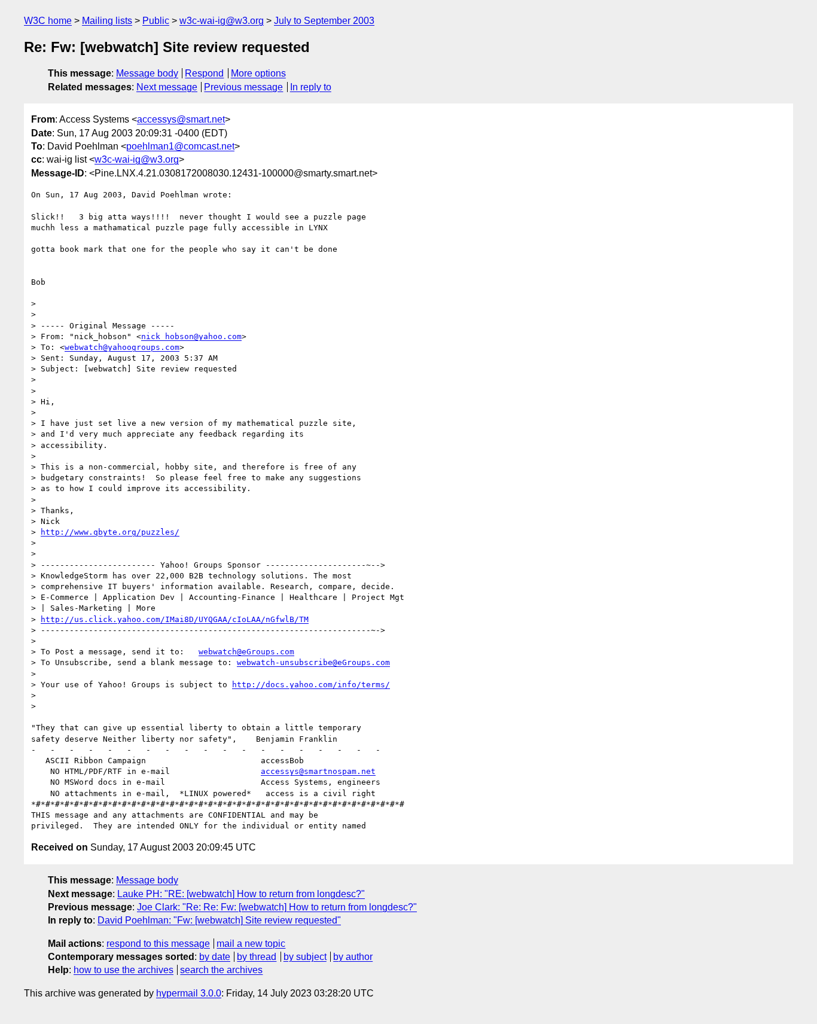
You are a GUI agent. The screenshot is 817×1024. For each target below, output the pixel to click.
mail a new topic (251, 943)
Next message (166, 87)
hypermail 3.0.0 (188, 993)
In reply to (310, 87)
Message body (147, 73)
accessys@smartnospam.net (318, 771)
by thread (256, 957)
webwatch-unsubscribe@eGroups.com (313, 662)
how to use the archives (123, 970)
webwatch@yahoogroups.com (122, 347)
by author (353, 957)
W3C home (48, 21)
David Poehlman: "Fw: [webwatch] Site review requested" (219, 920)
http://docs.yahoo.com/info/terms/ (311, 684)
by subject (305, 957)
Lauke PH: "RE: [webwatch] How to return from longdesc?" (241, 894)
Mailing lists (107, 21)
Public (155, 21)
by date (214, 957)
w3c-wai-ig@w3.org (221, 21)
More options (258, 73)
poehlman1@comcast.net (180, 146)
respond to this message (158, 943)
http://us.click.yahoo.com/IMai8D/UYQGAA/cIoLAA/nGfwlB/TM (175, 619)
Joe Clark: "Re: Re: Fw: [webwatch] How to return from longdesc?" (277, 907)
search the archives (221, 970)
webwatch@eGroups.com (246, 651)
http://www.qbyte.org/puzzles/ (110, 532)
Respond (204, 73)
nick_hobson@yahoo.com (191, 336)
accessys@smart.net (181, 119)
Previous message (243, 87)
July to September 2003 (324, 21)
